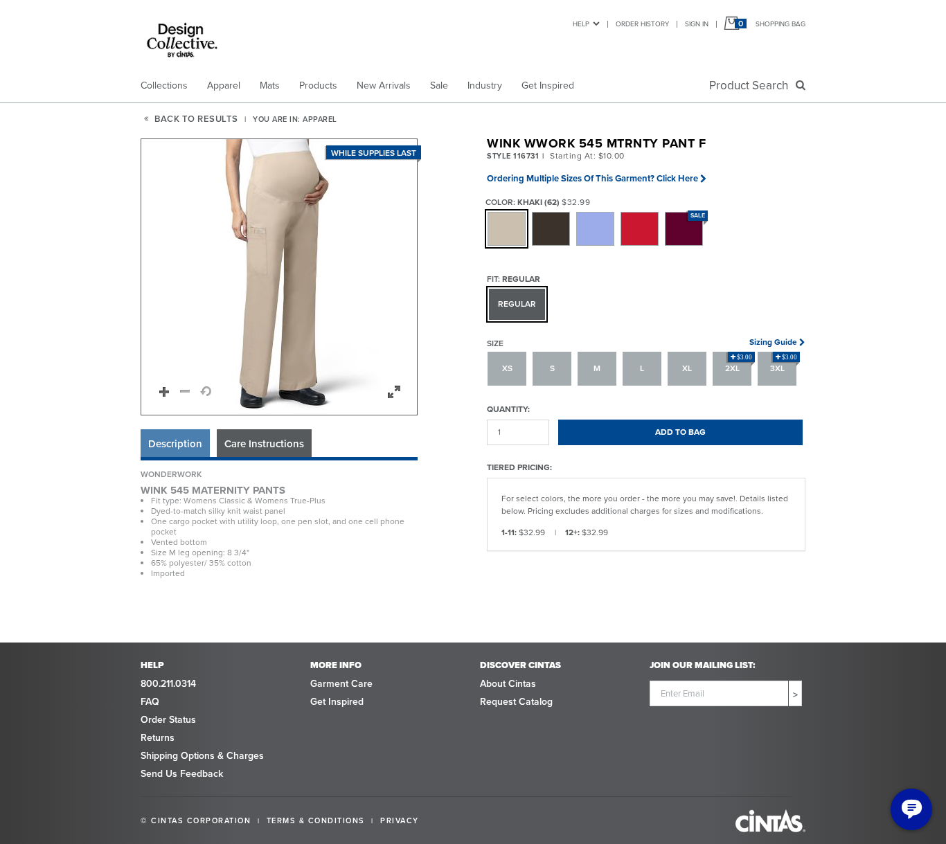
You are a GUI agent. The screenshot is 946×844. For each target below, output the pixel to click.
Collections (164, 85)
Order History (642, 24)
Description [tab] (175, 443)
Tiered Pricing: (519, 467)
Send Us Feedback (182, 773)
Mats (270, 85)
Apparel (223, 85)
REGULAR (517, 304)
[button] (279, 277)
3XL (784, 364)
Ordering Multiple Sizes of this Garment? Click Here (592, 178)
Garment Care (341, 683)
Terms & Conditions (316, 820)
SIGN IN (696, 24)
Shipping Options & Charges (202, 755)
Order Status (168, 719)
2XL (739, 364)
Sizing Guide (773, 342)
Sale (439, 85)
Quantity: (508, 409)
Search (751, 85)
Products (318, 85)
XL (687, 368)
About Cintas (508, 683)
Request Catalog (516, 701)
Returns (158, 737)
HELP (581, 24)
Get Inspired (547, 85)
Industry (484, 85)
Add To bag (680, 432)
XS (507, 368)
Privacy (399, 820)
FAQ (150, 701)
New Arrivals (384, 85)
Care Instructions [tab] (264, 443)
